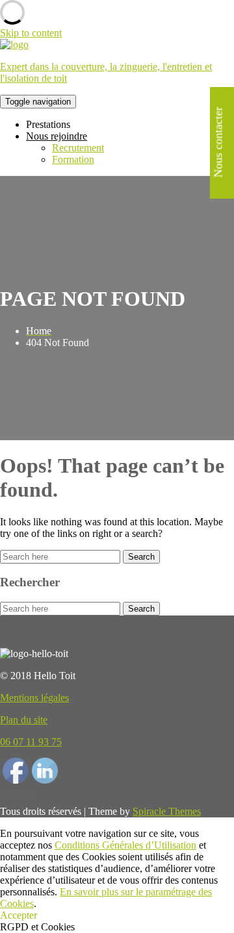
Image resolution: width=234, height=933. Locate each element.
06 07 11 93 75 (31, 741)
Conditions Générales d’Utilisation (125, 845)
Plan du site (23, 719)
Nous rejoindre (56, 136)
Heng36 (16, 795)
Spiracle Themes (167, 811)
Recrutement (78, 147)
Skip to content (31, 32)
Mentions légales (34, 697)
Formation (73, 159)
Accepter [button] (18, 915)
